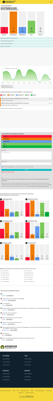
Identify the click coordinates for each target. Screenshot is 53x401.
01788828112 (27, 376)
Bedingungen (11, 166)
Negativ (5, 136)
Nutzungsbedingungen (40, 390)
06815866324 (9, 319)
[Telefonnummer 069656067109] (12, 216)
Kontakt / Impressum (29, 392)
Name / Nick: (4, 161)
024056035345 (8, 305)
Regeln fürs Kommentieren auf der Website (40, 186)
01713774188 (27, 362)
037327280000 (6, 376)
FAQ (18, 390)
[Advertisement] (26, 57)
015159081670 (6, 379)
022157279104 (11, 324)
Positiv (5, 146)
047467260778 (10, 314)
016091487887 (6, 373)
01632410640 (27, 364)
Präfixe (32, 390)
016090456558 (9, 295)
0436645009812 (28, 373)
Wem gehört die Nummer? (6, 390)
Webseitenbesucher (25, 390)
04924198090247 (12, 300)
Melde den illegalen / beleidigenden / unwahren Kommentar (11, 108)
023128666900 (8, 335)
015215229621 (6, 358)
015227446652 (27, 358)
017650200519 (9, 339)
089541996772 (11, 310)
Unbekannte (6, 141)
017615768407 (13, 330)
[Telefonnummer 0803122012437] (37, 216)
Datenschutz (49, 390)
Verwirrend (6, 138)
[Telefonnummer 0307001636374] (12, 238)
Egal (4, 144)
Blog (14, 390)
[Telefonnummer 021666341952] (12, 260)
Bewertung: (3, 150)
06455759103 (27, 379)
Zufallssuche (20, 392)
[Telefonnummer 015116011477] (37, 260)
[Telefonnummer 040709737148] (37, 238)
